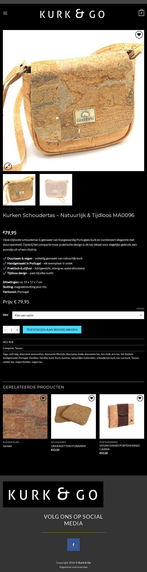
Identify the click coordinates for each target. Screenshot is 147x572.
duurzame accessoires (32, 354)
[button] (5, 13)
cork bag (13, 354)
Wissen (140, 308)
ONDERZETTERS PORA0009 (68, 446)
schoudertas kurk (105, 357)
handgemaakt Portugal (15, 357)
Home (7, 208)
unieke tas (8, 361)
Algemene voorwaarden (73, 567)
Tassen (19, 208)
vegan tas (37, 361)
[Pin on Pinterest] (34, 370)
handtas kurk (47, 357)
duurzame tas (92, 354)
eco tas (116, 354)
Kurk (57, 357)
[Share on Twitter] (20, 370)
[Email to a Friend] (27, 370)
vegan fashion (22, 361)
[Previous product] (14, 224)
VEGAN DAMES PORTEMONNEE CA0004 (120, 447)
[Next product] (6, 224)
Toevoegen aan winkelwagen (52, 329)
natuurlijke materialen (83, 357)
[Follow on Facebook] (73, 544)
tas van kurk (123, 357)
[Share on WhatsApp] (6, 370)
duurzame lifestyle (55, 354)
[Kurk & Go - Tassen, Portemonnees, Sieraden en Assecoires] (72, 13)
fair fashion (127, 354)
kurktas (66, 357)
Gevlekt (7, 446)
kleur (5, 315)
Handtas (33, 357)
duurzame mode (75, 354)
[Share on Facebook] (13, 370)
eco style (106, 354)
